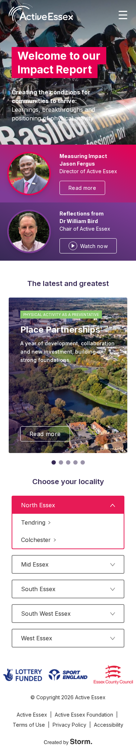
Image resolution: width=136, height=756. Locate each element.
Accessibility (108, 725)
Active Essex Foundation (84, 715)
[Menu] (123, 14)
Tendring (33, 522)
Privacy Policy (69, 725)
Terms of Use (29, 725)
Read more (82, 188)
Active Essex (32, 715)
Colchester (36, 539)
